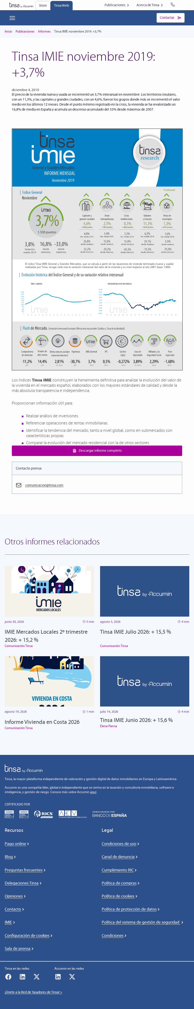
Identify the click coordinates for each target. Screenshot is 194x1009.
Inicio (8, 31)
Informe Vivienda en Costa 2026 (42, 721)
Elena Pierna (108, 726)
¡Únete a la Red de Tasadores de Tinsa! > (33, 992)
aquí (93, 792)
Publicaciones (25, 31)
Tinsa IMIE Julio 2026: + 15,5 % (135, 631)
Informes (44, 31)
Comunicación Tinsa (19, 646)
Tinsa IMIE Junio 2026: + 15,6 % (136, 719)
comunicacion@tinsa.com (44, 485)
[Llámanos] (173, 5)
